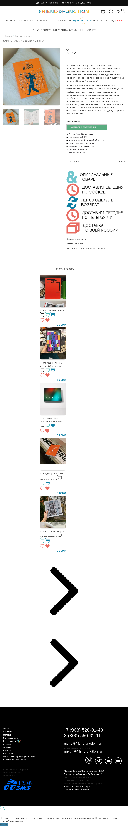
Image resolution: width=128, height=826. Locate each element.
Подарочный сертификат (57, 30)
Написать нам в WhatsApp (77, 786)
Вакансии (8, 750)
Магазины (8, 735)
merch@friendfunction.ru (83, 751)
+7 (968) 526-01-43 (83, 729)
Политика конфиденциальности (19, 756)
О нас (35, 30)
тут (25, 821)
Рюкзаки (22, 20)
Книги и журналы (23, 36)
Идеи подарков (82, 20)
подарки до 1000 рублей (93, 248)
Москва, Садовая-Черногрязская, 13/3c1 (84, 771)
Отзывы (7, 747)
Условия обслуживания (14, 759)
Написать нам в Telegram (76, 789)
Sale (120, 20)
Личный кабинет (85, 30)
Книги (81, 243)
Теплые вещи (62, 20)
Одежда (48, 20)
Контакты (7, 731)
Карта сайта (9, 753)
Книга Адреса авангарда (52, 310)
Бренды (111, 20)
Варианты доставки (76, 239)
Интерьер (36, 20)
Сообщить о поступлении (83, 127)
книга (76, 248)
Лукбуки (7, 744)
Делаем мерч (10, 741)
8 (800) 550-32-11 (82, 735)
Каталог (10, 20)
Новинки (99, 20)
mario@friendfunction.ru (82, 743)
